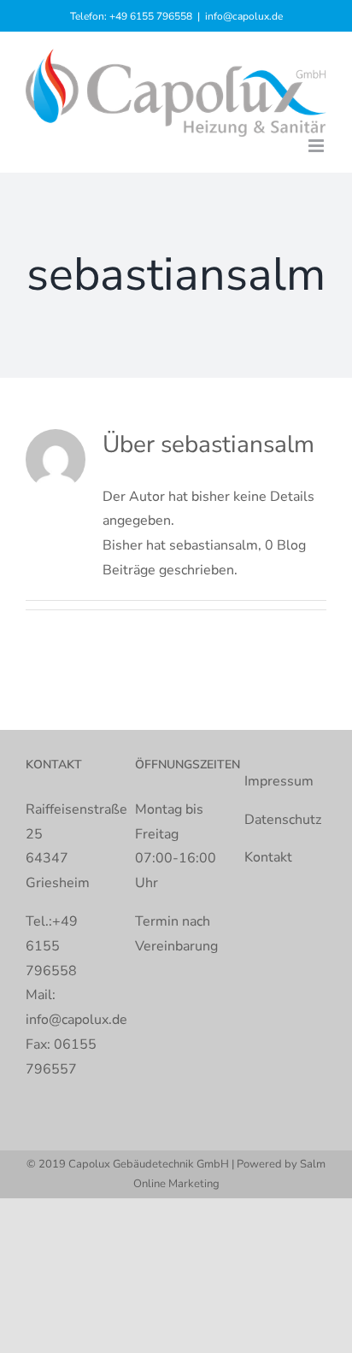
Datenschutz (282, 819)
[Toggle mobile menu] (317, 146)
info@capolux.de (244, 16)
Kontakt (268, 857)
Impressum (279, 781)
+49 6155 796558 (150, 16)
